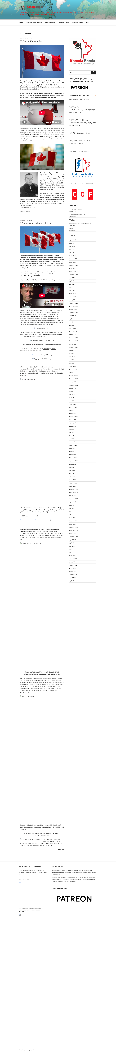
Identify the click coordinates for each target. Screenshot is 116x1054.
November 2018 (73, 530)
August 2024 (72, 315)
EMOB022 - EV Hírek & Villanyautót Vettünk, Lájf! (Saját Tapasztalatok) (82, 122)
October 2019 (72, 495)
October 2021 (72, 420)
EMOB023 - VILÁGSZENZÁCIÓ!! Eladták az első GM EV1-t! (82, 110)
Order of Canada (30, 688)
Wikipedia (31, 207)
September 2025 (73, 274)
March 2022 (72, 404)
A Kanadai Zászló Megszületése (35, 223)
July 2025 (71, 281)
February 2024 (73, 331)
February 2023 (73, 369)
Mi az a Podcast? (50, 22)
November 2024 (73, 306)
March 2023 (72, 366)
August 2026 (72, 240)
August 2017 (72, 577)
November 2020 (73, 454)
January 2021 (72, 448)
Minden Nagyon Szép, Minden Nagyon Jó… (80, 223)
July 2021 (71, 429)
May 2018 (71, 549)
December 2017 (73, 565)
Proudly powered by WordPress (27, 1050)
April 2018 (71, 552)
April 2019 (71, 514)
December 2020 (73, 451)
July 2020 (71, 467)
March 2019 (72, 517)
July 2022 (71, 391)
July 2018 (71, 543)
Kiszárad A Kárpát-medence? (77, 214)
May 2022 (71, 397)
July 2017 (71, 581)
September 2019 (73, 499)
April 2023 (71, 363)
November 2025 (73, 268)
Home (21, 22)
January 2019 (72, 524)
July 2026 (71, 243)
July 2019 (71, 505)
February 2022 (73, 407)
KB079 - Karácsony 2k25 (79, 133)
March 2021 (72, 442)
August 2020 (72, 464)
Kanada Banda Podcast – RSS (79, 95)
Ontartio (53, 349)
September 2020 (73, 461)
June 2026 (72, 246)
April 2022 (71, 401)
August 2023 (72, 350)
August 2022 (72, 388)
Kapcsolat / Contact (77, 22)
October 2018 (72, 533)
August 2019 (72, 502)
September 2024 (73, 312)
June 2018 (71, 546)
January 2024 (72, 334)
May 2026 (71, 249)
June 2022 (71, 394)
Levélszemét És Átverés (75, 209)
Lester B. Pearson (46, 183)
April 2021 (71, 438)
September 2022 (73, 385)
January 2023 (72, 372)
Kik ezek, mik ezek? (63, 22)
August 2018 (72, 540)
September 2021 (73, 423)
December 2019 (73, 489)
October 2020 (73, 457)
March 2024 (72, 328)
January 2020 (72, 486)
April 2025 (71, 290)
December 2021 (73, 413)
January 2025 (72, 300)
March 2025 (72, 293)
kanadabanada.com (25, 870)
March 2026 (72, 255)
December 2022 (73, 375)
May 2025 (71, 287)
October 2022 (72, 382)
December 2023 (73, 337)
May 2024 (71, 322)
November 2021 (73, 416)
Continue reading (25, 211)
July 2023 (71, 353)
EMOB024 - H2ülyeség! (79, 99)
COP (87, 22)
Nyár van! (71, 219)
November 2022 (73, 379)
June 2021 (71, 432)
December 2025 (73, 265)
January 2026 (72, 262)
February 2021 (73, 445)
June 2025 (72, 284)
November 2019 (73, 492)
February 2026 (73, 259)
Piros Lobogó (35, 316)
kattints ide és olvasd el (38, 97)
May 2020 (71, 473)
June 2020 (72, 470)
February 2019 (73, 521)
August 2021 (72, 426)
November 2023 (73, 341)
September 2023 (73, 347)
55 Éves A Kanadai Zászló (32, 41)
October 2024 (73, 309)
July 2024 (71, 319)
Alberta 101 (72, 228)
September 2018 (73, 536)
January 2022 (72, 410)
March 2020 (72, 480)
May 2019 (71, 511)
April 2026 (71, 252)
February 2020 (73, 483)
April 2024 (71, 325)
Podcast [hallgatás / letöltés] (34, 22)
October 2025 (73, 271)
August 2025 (72, 277)
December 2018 (73, 527)
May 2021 (71, 435)
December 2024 (73, 303)
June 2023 (72, 356)
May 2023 (71, 360)
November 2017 (73, 568)
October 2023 (73, 344)
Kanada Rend (56, 686)
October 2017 (72, 571)
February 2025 (73, 296)
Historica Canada (26, 280)
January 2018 (72, 562)
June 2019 (71, 508)
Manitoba (46, 349)
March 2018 (72, 555)
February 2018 (73, 558)
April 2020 (72, 476)
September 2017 (73, 574)
